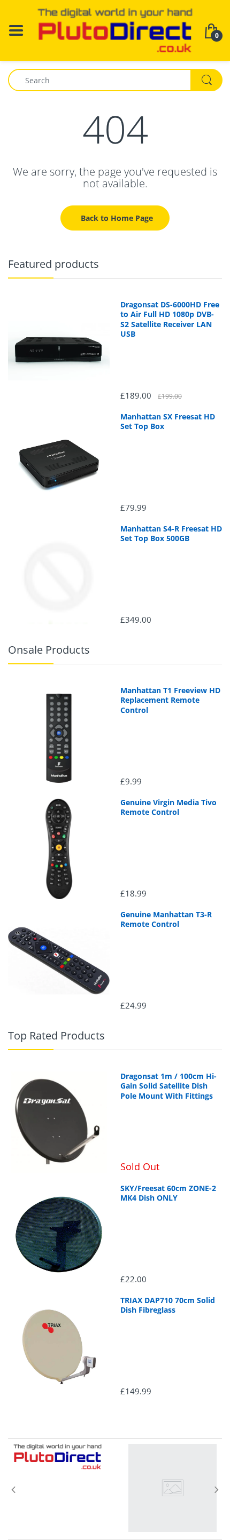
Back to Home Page (117, 218)
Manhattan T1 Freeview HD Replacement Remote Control (170, 700)
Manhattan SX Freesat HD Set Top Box (167, 421)
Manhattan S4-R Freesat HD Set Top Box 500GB (171, 533)
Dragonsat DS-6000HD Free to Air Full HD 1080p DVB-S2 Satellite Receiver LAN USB (169, 319)
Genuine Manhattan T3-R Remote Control (166, 919)
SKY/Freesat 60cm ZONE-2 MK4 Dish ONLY (168, 1193)
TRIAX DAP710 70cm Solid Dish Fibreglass (167, 1305)
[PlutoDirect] (115, 30)
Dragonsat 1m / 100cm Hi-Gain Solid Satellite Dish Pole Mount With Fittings (168, 1085)
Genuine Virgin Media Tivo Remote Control (168, 807)
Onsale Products (49, 649)
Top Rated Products (56, 1035)
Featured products (53, 264)
